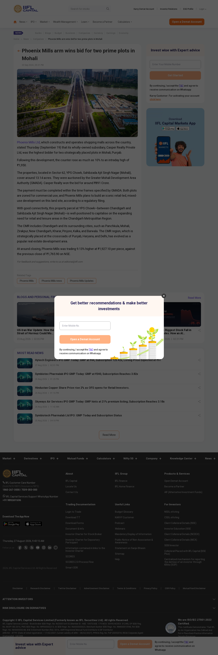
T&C (91, 349)
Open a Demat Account (85, 339)
